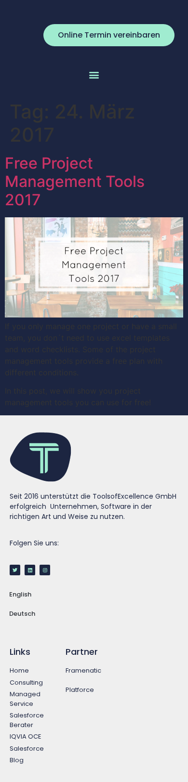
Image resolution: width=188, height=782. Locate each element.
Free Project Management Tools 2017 (75, 182)
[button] (94, 75)
